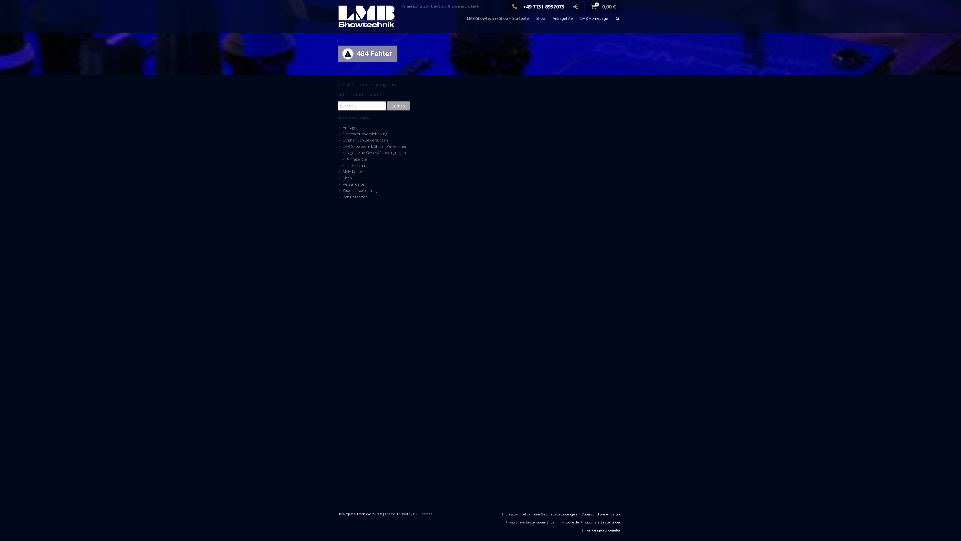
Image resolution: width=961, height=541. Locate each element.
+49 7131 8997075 (543, 7)
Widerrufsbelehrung (360, 190)
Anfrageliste (563, 19)
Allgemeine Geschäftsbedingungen (376, 152)
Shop (540, 19)
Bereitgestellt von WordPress (360, 514)
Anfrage (349, 127)
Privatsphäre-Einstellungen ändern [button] (532, 522)
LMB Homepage (594, 19)
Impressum (356, 165)
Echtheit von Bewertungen (365, 140)
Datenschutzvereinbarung (365, 133)
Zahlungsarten (355, 196)
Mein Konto (352, 171)
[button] (617, 19)
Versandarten (355, 184)
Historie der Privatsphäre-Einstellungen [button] (591, 522)
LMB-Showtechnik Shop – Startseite (498, 19)
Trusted (402, 514)
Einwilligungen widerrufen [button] (601, 530)
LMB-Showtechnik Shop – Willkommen (375, 146)
